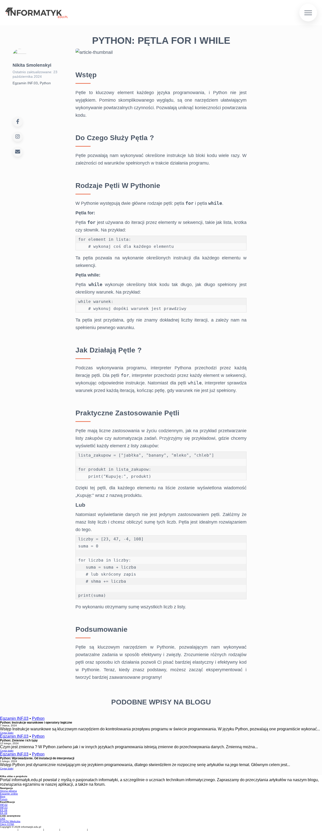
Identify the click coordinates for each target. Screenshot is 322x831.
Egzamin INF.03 (25, 83)
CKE (2, 818)
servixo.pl (52, 829)
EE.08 (3, 810)
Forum (21, 448)
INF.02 (4, 804)
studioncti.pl (9, 829)
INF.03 (4, 807)
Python (45, 83)
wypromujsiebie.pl (31, 829)
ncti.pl (93, 829)
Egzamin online (25, 411)
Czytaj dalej (6, 732)
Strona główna (24, 387)
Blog (18, 432)
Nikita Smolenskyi (32, 65)
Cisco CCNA (7, 824)
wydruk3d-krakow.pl (74, 829)
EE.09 (3, 813)
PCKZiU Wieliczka (10, 821)
